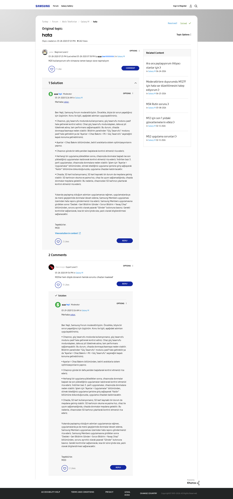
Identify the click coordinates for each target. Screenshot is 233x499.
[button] (134, 51)
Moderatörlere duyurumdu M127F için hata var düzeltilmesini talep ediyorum (166, 86)
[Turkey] (43, 6)
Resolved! (172, 23)
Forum (56, 6)
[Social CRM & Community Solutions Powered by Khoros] (193, 482)
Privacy (109, 492)
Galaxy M (121, 56)
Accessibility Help (50, 492)
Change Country (148, 493)
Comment (130, 68)
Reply (124, 241)
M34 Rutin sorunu (156, 104)
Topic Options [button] (183, 34)
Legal (127, 492)
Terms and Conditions (82, 492)
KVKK (127, 495)
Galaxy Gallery (67, 6)
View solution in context (66, 233)
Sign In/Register (180, 6)
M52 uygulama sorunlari (160, 136)
